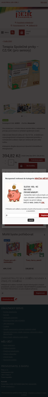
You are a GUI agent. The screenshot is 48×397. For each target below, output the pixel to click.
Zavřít (31, 220)
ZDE (42, 202)
